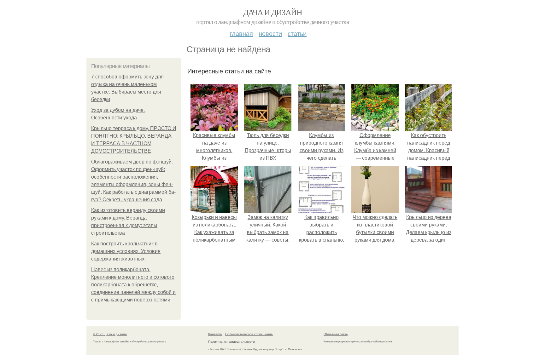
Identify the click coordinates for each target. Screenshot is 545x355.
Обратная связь (336, 334)
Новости (270, 33)
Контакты (215, 334)
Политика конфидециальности (231, 341)
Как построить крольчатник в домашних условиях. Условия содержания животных (126, 251)
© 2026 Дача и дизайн (110, 334)
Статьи (297, 33)
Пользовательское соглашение (249, 334)
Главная (241, 33)
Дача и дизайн (272, 12)
